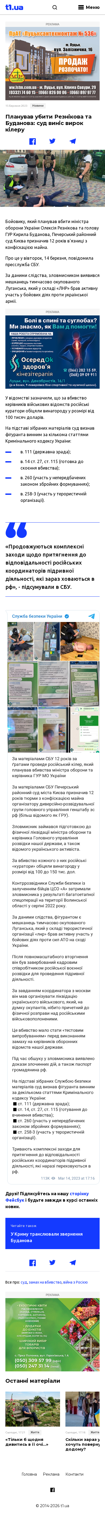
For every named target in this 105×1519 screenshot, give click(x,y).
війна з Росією (75, 1282)
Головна (29, 1474)
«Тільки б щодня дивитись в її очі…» (26, 1442)
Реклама (51, 1474)
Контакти (74, 1474)
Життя (34, 1432)
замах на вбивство (45, 1282)
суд (24, 1282)
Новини (38, 105)
